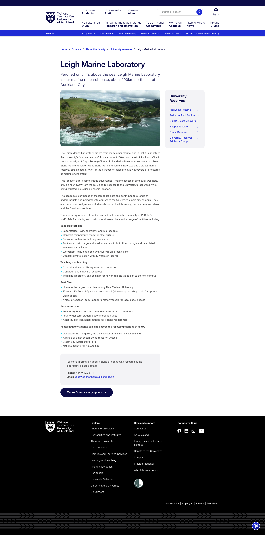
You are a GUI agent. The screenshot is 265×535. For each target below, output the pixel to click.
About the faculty (95, 49)
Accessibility (172, 503)
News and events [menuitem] (150, 33)
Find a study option (102, 466)
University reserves (121, 49)
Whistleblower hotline (146, 470)
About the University (102, 428)
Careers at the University (105, 485)
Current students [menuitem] (172, 33)
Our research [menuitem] (106, 33)
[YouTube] (201, 431)
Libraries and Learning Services (109, 453)
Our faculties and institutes (106, 434)
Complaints (140, 457)
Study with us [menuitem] (88, 33)
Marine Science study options (85, 392)
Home (63, 49)
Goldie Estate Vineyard (183, 120)
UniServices (97, 491)
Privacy (200, 503)
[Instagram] (194, 431)
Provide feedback (144, 463)
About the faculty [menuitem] (127, 33)
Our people (97, 472)
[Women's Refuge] (138, 486)
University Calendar (102, 479)
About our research (102, 441)
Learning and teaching (103, 460)
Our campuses (99, 447)
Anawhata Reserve (180, 109)
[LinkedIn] (186, 431)
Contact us (140, 428)
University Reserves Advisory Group (181, 139)
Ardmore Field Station (182, 115)
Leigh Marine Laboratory (151, 49)
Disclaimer (212, 503)
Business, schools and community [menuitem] (202, 33)
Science (50, 33)
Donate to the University (148, 451)
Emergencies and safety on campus (149, 443)
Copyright (187, 503)
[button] (216, 12)
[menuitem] (88, 12)
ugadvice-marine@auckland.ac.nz (94, 376)
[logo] (60, 18)
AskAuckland (141, 434)
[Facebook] (179, 431)
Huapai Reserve (179, 126)
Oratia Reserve (178, 132)
